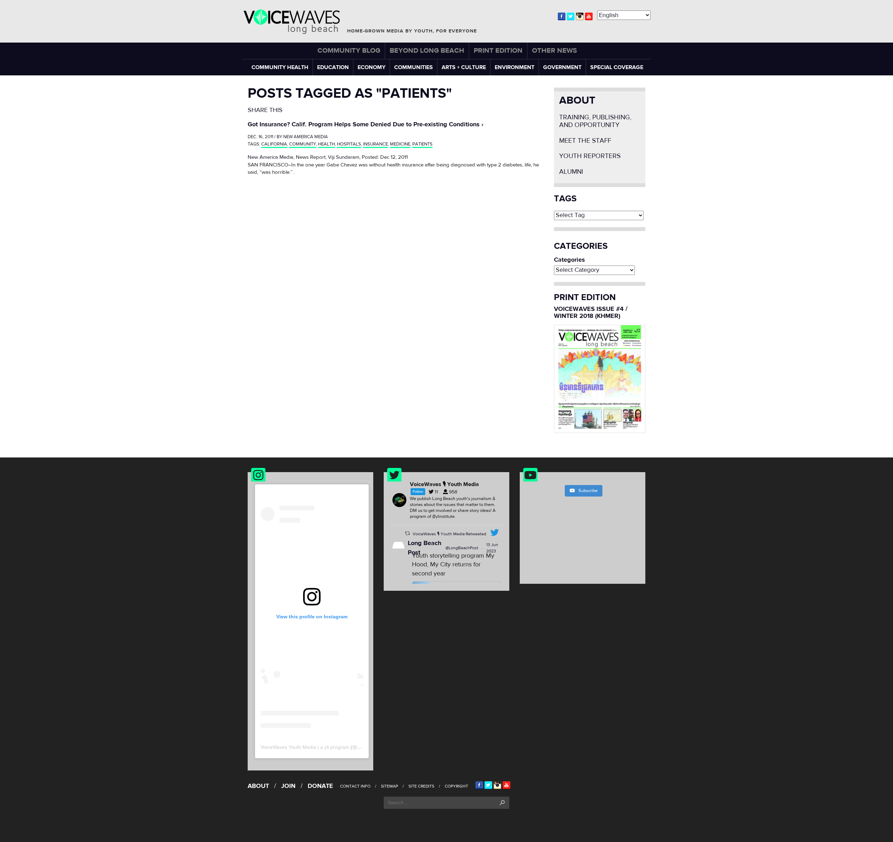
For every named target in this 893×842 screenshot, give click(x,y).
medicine (400, 144)
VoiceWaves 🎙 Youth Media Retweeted (449, 534)
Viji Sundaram (343, 157)
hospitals (349, 144)
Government (562, 67)
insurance (375, 144)
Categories (569, 260)
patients (422, 144)
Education (333, 67)
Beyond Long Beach (427, 50)
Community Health (280, 67)
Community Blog (348, 50)
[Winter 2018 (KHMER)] (600, 378)
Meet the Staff (585, 141)
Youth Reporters (590, 156)
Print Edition (498, 50)
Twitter (570, 16)
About (577, 100)
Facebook (561, 16)
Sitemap (389, 786)
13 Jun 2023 (492, 548)
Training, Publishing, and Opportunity (595, 121)
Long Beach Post (424, 548)
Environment (514, 67)
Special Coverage (616, 67)
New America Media (305, 137)
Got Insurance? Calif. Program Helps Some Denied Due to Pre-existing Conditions (364, 124)
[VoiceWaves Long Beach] (294, 22)
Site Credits (421, 786)
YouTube (589, 16)
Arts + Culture (464, 67)
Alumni (571, 172)
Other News (554, 50)
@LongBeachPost (461, 548)
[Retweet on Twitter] (407, 533)
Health (326, 144)
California (274, 144)
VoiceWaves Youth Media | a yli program (305, 747)
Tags (565, 199)
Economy (371, 67)
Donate (320, 786)
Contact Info (355, 786)
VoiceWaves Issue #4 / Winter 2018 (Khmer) (591, 312)
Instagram (580, 16)
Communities (413, 67)
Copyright (456, 786)
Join (288, 786)
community (302, 144)
